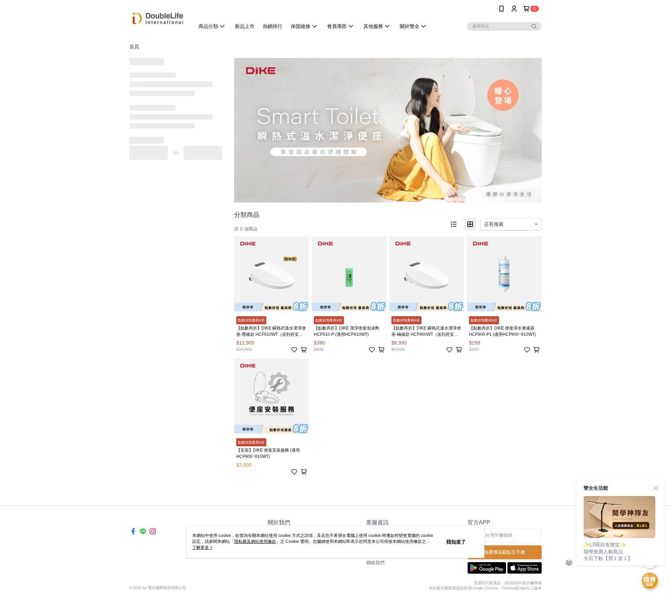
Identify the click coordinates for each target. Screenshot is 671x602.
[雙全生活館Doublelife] (157, 18)
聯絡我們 (375, 562)
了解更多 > (202, 547)
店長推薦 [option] (494, 224)
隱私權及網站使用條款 (255, 541)
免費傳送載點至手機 (504, 552)
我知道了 (456, 542)
